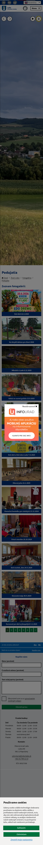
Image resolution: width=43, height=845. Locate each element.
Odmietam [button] (21, 834)
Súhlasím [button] (21, 827)
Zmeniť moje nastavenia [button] (21, 840)
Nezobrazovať (28, 406)
